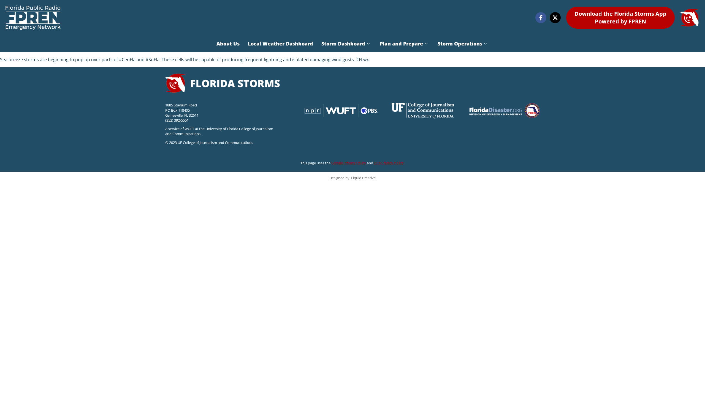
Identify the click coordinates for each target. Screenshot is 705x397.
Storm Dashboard (343, 43)
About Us (228, 43)
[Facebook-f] (540, 17)
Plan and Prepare (401, 43)
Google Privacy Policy (348, 162)
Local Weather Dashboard (280, 43)
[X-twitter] (555, 17)
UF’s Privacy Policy (389, 162)
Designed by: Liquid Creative (352, 177)
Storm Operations (460, 43)
